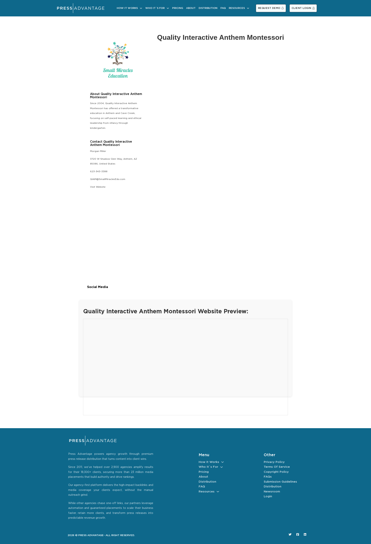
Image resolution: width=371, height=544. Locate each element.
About (191, 8)
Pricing (177, 8)
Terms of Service (277, 467)
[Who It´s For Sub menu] (168, 8)
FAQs (268, 476)
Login (268, 496)
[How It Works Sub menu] (141, 8)
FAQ (223, 8)
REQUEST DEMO (269, 8)
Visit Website (98, 187)
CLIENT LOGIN (301, 8)
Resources (237, 8)
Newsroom (272, 491)
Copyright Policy (276, 472)
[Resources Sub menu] (248, 8)
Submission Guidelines (280, 481)
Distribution (208, 8)
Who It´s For (155, 8)
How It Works (127, 8)
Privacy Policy (274, 462)
